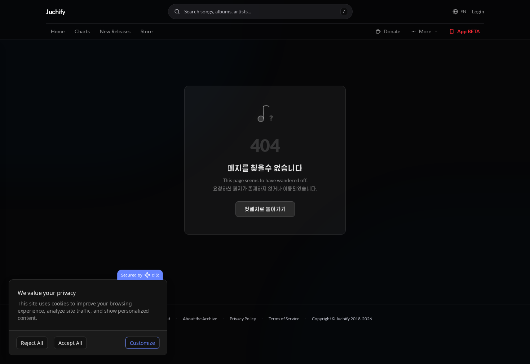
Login (478, 11)
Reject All (32, 342)
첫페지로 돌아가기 (265, 209)
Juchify (56, 12)
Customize (142, 342)
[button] (459, 12)
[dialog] (88, 317)
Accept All (70, 342)
